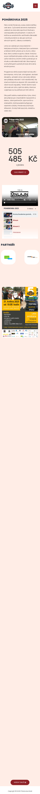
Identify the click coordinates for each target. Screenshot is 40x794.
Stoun (15, 220)
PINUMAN (17, 232)
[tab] (20, 214)
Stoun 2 (16, 226)
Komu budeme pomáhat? (24, 214)
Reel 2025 (17, 238)
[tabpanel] (20, 195)
